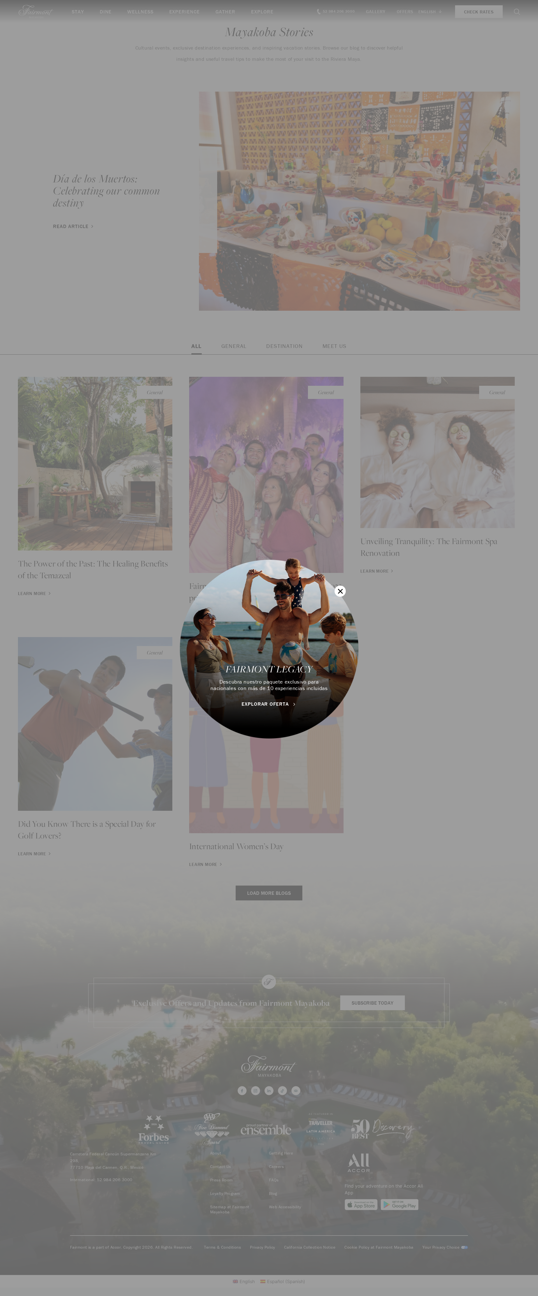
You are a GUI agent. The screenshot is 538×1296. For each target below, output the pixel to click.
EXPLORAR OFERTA (266, 704)
